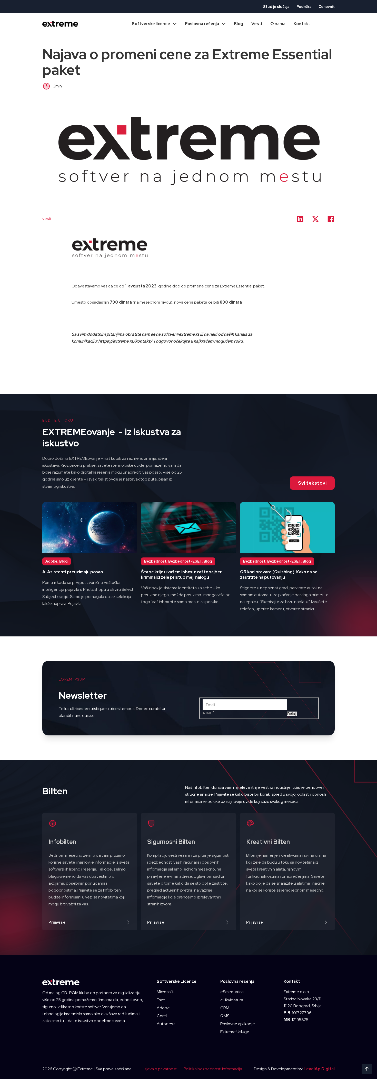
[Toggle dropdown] (175, 24)
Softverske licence (151, 23)
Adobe (163, 1008)
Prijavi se (56, 922)
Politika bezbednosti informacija (213, 1069)
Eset (161, 1000)
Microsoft (165, 991)
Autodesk (166, 1023)
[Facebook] (331, 219)
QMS (224, 1015)
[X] (315, 219)
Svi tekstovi (312, 483)
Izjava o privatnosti (160, 1069)
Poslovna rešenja (202, 23)
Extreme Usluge (234, 1031)
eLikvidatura (231, 1000)
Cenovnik (327, 6)
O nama (277, 23)
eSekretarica (232, 991)
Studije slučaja (276, 6)
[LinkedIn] (300, 219)
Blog (238, 23)
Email (208, 712)
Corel (162, 1015)
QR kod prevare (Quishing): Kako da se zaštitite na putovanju (279, 574)
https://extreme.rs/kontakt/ (125, 341)
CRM (224, 1008)
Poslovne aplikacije (237, 1023)
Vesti (256, 23)
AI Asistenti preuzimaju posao (72, 572)
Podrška (303, 6)
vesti (46, 218)
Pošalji (292, 714)
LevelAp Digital (319, 1069)
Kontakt (302, 23)
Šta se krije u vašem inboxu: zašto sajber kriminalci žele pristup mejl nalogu (181, 574)
